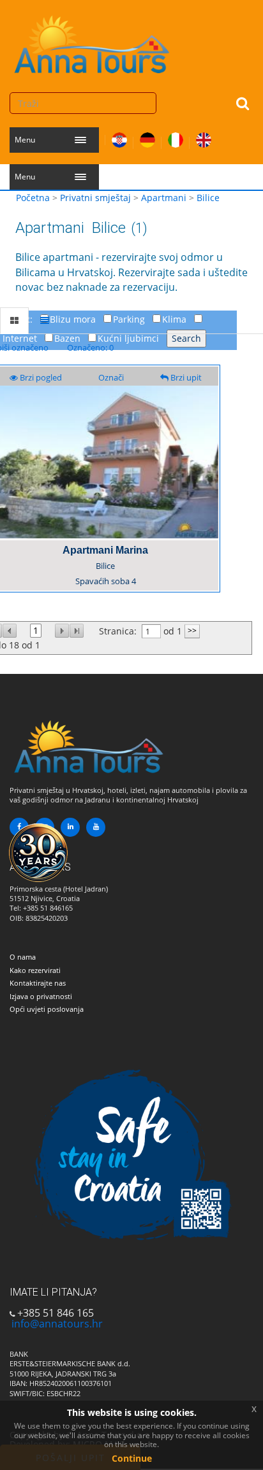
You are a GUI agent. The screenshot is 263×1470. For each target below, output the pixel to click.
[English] (203, 137)
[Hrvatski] (119, 137)
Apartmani (163, 198)
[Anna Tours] (93, 41)
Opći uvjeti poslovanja (47, 1009)
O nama (23, 957)
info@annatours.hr (57, 1324)
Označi (111, 377)
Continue (132, 1458)
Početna (33, 198)
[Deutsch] (147, 137)
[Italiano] (175, 137)
